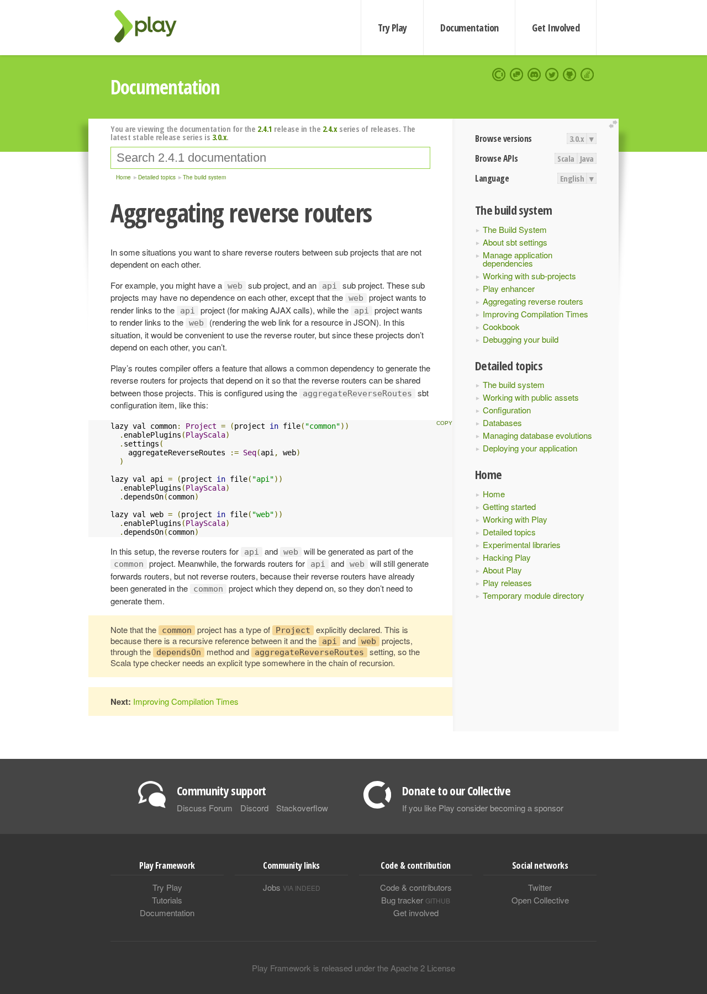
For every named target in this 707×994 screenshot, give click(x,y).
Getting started (509, 506)
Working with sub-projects (529, 275)
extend (615, 124)
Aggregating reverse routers (533, 301)
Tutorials (167, 900)
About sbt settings (515, 242)
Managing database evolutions (537, 435)
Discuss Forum (205, 808)
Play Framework (151, 26)
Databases (502, 422)
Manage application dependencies (517, 259)
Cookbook (501, 326)
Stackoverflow (302, 808)
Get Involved (555, 27)
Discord (254, 808)
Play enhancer (509, 288)
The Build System (515, 229)
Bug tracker (415, 900)
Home (494, 493)
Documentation (469, 27)
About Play (502, 570)
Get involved (416, 912)
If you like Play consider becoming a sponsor (482, 808)
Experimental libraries (522, 544)
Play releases (507, 582)
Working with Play (515, 519)
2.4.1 (264, 128)
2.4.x (330, 128)
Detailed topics (509, 532)
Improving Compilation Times (535, 314)
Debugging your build (520, 339)
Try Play (392, 27)
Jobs (291, 887)
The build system (514, 384)
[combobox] (270, 158)
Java (587, 158)
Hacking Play (507, 557)
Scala (565, 158)
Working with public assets (531, 397)
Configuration (507, 410)
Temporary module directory (533, 595)
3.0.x (576, 138)
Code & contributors (416, 887)
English (572, 178)
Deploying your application (530, 448)
